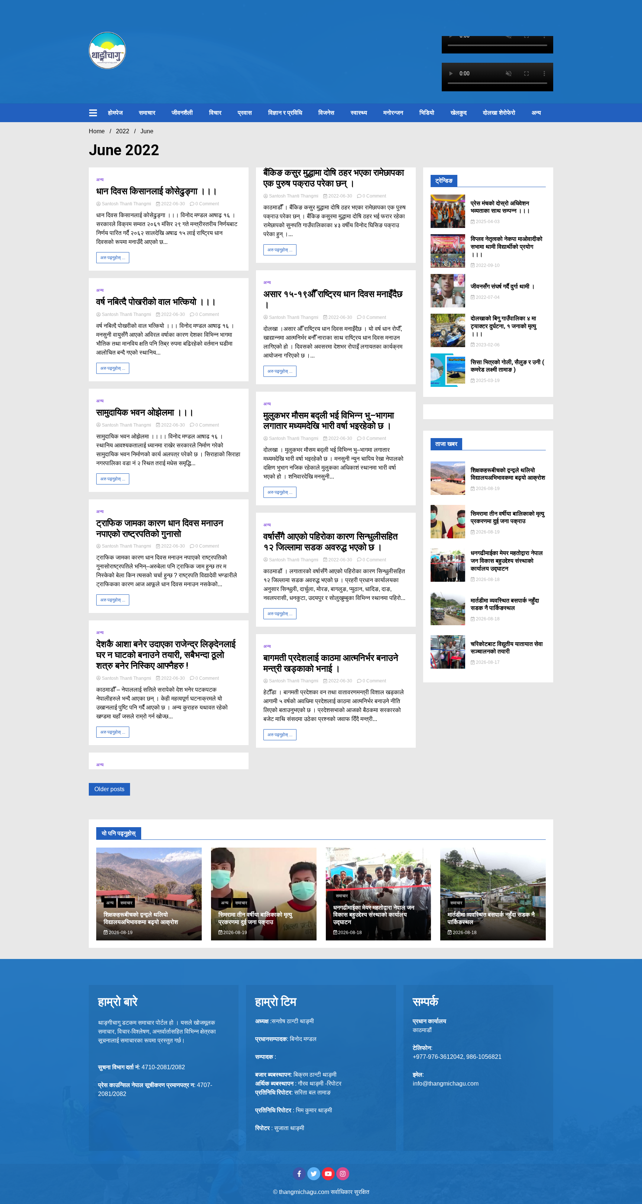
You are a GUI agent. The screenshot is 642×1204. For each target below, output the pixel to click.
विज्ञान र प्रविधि (285, 112)
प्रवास (245, 112)
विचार (215, 112)
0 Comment (207, 203)
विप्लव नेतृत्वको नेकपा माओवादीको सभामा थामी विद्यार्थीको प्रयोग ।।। (506, 246)
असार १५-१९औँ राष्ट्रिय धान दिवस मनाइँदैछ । (332, 299)
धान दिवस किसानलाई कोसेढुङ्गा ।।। (156, 191)
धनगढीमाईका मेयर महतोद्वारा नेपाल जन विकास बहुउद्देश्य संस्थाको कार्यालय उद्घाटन (507, 560)
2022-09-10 (487, 265)
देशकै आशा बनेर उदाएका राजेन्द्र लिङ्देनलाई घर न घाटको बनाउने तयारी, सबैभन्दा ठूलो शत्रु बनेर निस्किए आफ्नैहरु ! (166, 655)
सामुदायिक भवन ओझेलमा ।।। (145, 412)
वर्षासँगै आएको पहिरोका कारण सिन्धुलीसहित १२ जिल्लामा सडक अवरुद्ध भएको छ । (330, 541)
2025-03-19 (487, 380)
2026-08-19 (487, 488)
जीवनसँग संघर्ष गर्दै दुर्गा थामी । (503, 286)
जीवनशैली (182, 112)
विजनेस (326, 112)
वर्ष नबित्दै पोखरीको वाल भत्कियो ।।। (156, 302)
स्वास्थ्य (359, 112)
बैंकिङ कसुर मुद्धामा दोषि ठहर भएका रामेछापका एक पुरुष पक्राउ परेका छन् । (333, 178)
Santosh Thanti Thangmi (126, 203)
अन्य (536, 112)
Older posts (109, 789)
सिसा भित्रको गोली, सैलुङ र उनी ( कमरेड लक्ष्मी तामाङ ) (507, 366)
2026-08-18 (487, 579)
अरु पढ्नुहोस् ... (112, 257)
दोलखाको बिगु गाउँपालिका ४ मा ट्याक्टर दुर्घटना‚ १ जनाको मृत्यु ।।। (503, 326)
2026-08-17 (487, 662)
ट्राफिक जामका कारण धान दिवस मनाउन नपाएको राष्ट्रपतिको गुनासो (159, 528)
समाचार (147, 112)
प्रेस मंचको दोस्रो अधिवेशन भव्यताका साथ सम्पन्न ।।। (500, 207)
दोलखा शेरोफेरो (499, 112)
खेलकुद (459, 112)
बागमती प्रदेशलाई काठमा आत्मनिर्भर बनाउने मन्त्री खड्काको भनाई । (330, 663)
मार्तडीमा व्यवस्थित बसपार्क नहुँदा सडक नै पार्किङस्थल (505, 604)
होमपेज (115, 112)
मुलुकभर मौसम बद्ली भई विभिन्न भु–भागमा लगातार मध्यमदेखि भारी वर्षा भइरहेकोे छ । (328, 420)
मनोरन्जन (393, 112)
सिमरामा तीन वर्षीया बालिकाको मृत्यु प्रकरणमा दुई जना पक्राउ (507, 517)
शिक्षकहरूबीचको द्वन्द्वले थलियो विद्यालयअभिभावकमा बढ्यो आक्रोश (508, 474)
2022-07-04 (487, 297)
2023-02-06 (487, 345)
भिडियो (426, 112)
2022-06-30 (173, 203)
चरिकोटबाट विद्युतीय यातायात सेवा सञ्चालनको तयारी (507, 647)
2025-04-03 (487, 221)
